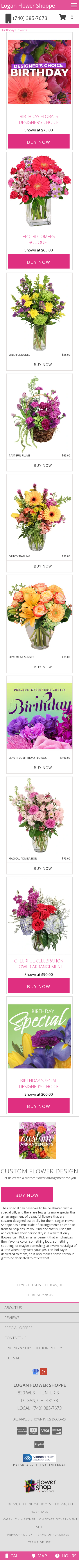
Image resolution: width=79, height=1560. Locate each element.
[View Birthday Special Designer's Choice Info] (39, 1036)
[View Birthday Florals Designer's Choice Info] (39, 72)
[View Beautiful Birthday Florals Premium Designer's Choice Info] (39, 716)
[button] (66, 19)
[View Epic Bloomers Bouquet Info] (39, 192)
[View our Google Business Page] (35, 1373)
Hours (68, 1556)
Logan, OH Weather (18, 1519)
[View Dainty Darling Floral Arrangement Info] (39, 514)
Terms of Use (39, 1542)
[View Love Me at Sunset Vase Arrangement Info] (39, 615)
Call (14, 1556)
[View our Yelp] (43, 1373)
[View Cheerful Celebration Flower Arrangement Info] (39, 916)
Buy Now (38, 142)
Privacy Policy (19, 1535)
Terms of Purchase (52, 1535)
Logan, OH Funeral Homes (28, 1504)
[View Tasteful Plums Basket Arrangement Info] (39, 413)
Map (41, 1556)
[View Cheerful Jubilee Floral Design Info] (39, 313)
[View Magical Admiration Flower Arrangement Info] (39, 816)
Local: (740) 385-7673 (39, 1408)
